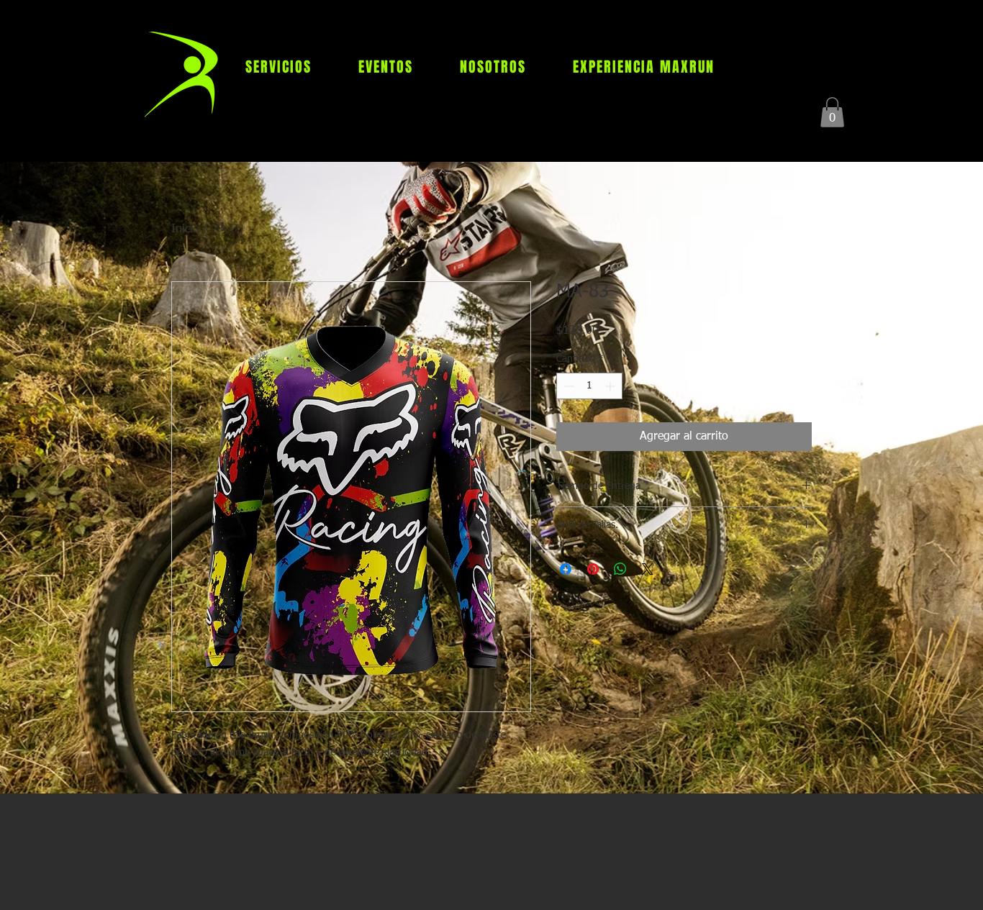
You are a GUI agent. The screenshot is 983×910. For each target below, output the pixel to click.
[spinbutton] (589, 386)
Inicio (185, 229)
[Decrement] (567, 386)
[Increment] (611, 386)
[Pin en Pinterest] (593, 569)
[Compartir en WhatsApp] (620, 569)
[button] (832, 112)
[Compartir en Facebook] (565, 569)
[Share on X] (647, 569)
